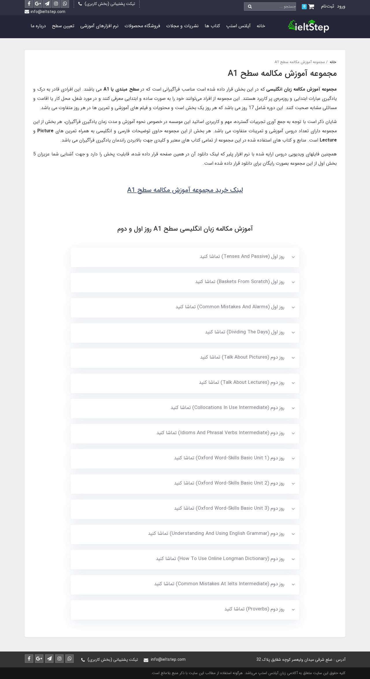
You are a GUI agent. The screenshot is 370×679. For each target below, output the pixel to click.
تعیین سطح (63, 26)
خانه (261, 26)
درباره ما (38, 26)
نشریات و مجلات (182, 26)
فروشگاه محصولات (142, 26)
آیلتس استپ (238, 26)
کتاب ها (212, 26)
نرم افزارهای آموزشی (99, 26)
